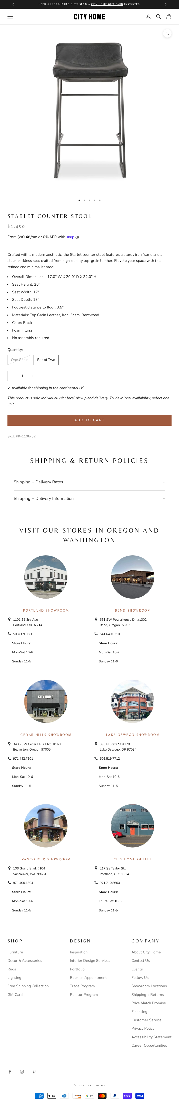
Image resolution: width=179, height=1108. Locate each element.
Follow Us (140, 977)
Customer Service (146, 1020)
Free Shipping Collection (28, 986)
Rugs (11, 969)
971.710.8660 (110, 883)
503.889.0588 (23, 634)
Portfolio (77, 969)
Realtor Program (84, 994)
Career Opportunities (149, 1045)
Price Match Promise (148, 1003)
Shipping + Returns (147, 994)
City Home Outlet (133, 859)
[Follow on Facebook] (9, 1071)
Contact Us (140, 960)
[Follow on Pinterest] (34, 1071)
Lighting (14, 977)
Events (137, 969)
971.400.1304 (23, 883)
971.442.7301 (23, 758)
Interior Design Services (90, 960)
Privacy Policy (142, 1028)
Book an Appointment (88, 977)
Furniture (15, 952)
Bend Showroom (133, 610)
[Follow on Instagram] (22, 1071)
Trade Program (82, 986)
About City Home (146, 952)
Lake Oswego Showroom (133, 735)
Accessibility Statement (151, 1037)
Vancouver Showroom (46, 859)
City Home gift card (107, 4)
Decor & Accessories (24, 960)
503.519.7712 (110, 758)
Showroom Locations (149, 986)
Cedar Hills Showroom (46, 735)
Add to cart (89, 420)
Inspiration (79, 952)
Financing (139, 1011)
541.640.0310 (110, 634)
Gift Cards (15, 994)
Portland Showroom (46, 610)
